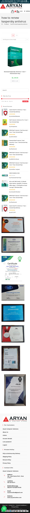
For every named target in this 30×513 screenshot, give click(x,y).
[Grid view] (13, 35)
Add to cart (15, 81)
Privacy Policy (7, 463)
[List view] (16, 35)
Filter (25, 101)
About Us (5, 432)
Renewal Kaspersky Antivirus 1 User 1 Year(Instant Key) (15, 72)
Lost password (7, 442)
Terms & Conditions (21, 505)
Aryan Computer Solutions (10, 429)
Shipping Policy (7, 456)
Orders (5, 435)
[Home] (2, 24)
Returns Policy (7, 460)
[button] (4, 508)
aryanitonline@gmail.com (15, 492)
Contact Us (11, 505)
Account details (7, 438)
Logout (5, 445)
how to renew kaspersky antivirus (18, 24)
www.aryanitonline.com (14, 497)
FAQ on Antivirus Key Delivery (11, 453)
